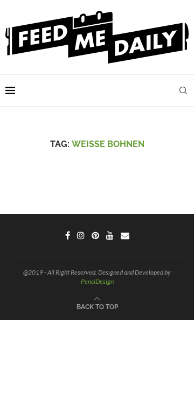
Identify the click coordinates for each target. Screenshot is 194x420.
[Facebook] (67, 235)
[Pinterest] (95, 235)
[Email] (125, 235)
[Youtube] (110, 235)
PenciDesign (97, 281)
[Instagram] (81, 235)
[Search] (183, 90)
